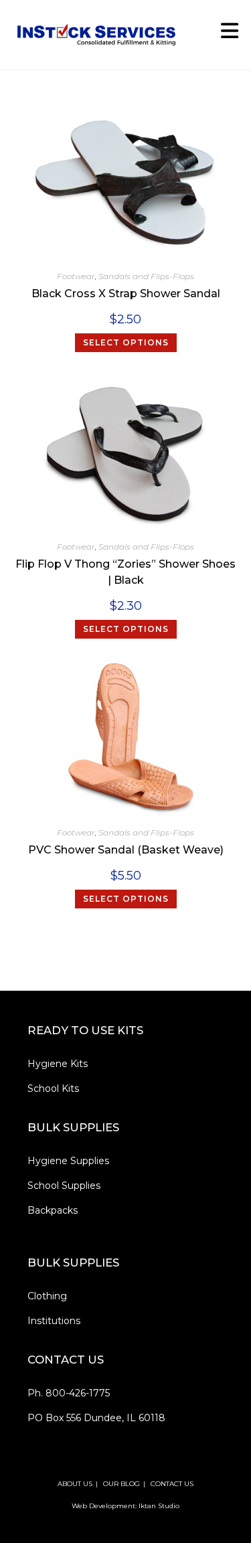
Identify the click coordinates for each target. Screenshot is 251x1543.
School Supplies (63, 1186)
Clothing (47, 1296)
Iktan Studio (159, 1505)
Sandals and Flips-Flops (146, 276)
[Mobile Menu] (225, 34)
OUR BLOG (121, 1483)
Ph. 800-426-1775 (68, 1393)
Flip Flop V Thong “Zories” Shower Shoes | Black (125, 572)
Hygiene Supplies (68, 1161)
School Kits (53, 1088)
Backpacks (52, 1210)
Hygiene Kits (57, 1064)
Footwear (76, 276)
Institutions (53, 1321)
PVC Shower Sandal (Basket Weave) (126, 849)
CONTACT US (172, 1483)
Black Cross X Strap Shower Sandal (125, 293)
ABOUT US (75, 1483)
